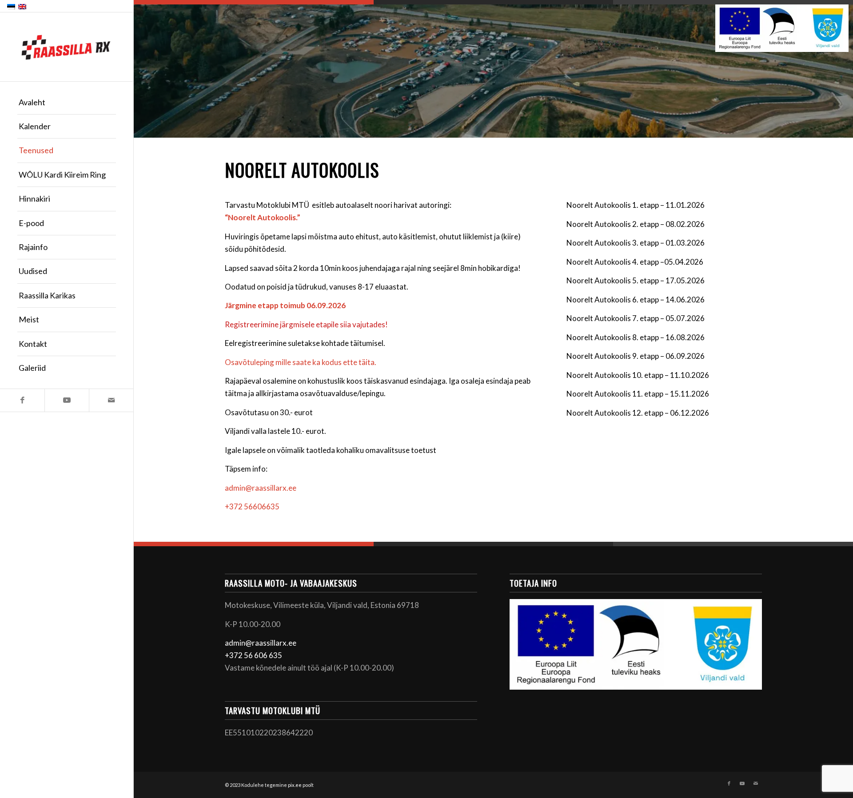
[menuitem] (66, 103)
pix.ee (295, 785)
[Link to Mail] (111, 400)
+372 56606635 (252, 506)
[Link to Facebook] (22, 400)
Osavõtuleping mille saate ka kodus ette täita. (300, 362)
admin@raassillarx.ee (260, 487)
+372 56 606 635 (253, 655)
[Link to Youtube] (66, 400)
